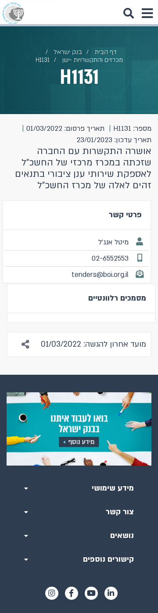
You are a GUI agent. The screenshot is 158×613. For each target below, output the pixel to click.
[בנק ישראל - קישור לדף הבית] (13, 13)
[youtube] (91, 593)
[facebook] (71, 593)
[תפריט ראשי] (147, 13)
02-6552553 (110, 258)
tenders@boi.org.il (100, 275)
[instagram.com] (51, 593)
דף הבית (106, 52)
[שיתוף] (25, 344)
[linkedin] (111, 593)
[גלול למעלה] (79, 375)
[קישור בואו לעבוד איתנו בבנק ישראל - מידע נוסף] (79, 429)
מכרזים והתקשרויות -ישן (92, 60)
